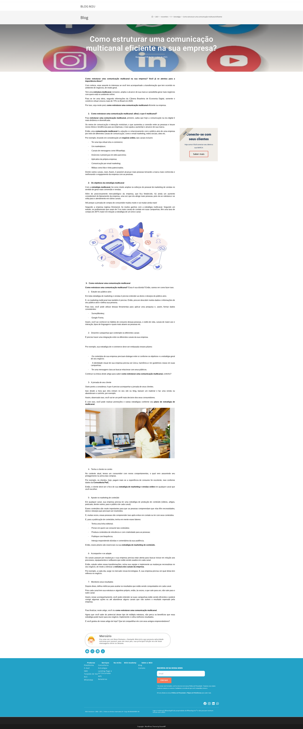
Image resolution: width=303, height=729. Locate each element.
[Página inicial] (152, 17)
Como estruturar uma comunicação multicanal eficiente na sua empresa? (208, 17)
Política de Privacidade (179, 693)
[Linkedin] (98, 651)
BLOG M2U (87, 6)
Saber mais (198, 154)
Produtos (91, 663)
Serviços (105, 663)
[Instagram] (92, 651)
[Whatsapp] (103, 651)
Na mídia (117, 663)
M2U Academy (130, 663)
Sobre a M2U (147, 663)
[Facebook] (87, 651)
